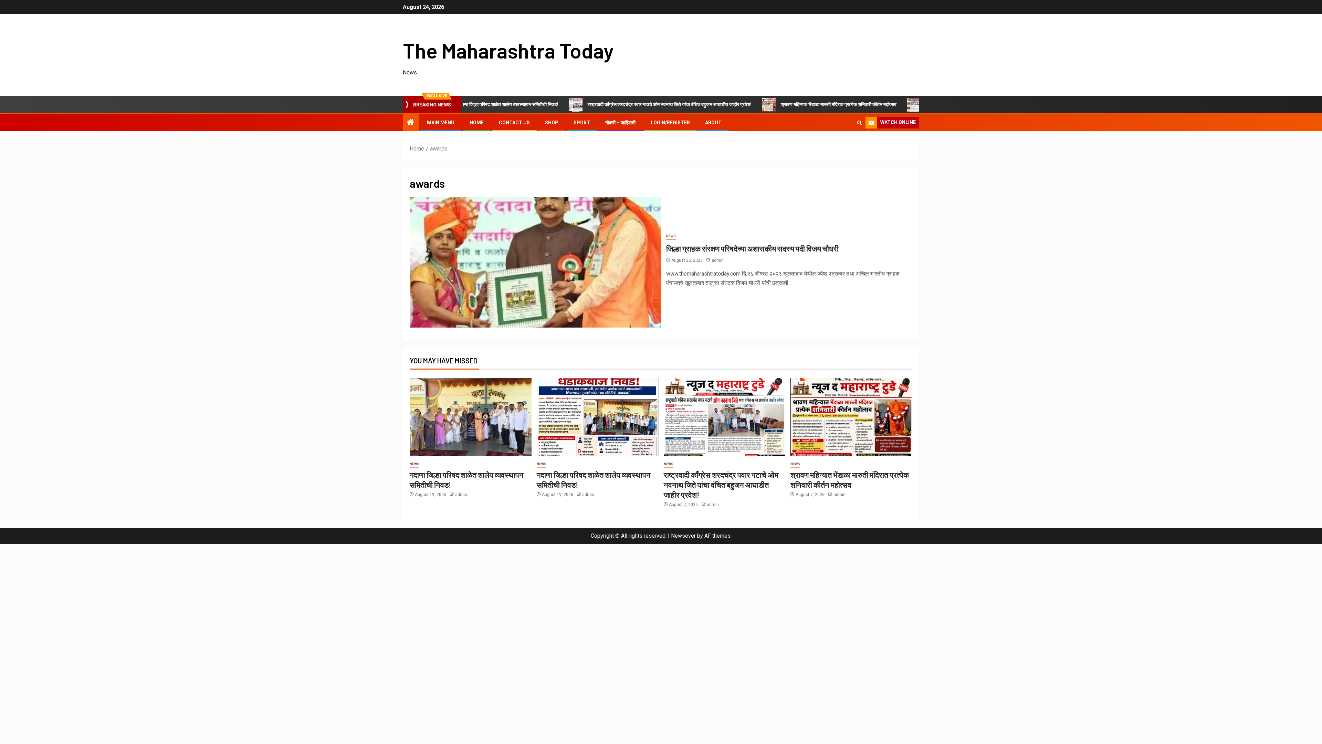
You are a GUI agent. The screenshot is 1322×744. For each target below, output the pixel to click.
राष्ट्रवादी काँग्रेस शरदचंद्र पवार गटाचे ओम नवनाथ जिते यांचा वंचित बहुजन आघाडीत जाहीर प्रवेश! (618, 104)
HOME (477, 122)
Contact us (514, 122)
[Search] (859, 123)
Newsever (683, 536)
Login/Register (670, 122)
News (671, 236)
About (713, 122)
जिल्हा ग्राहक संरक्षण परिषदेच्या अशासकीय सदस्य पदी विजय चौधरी (752, 248)
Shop (551, 122)
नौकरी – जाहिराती (620, 122)
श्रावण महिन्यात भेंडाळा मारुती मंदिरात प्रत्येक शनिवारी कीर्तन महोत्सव (787, 104)
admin (718, 260)
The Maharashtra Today (508, 50)
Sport (582, 122)
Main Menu (440, 122)
